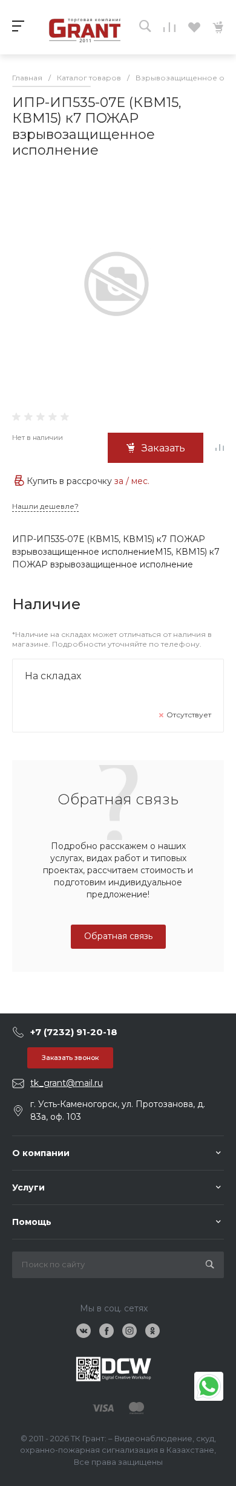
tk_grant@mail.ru (66, 1082)
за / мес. (131, 481)
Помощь (31, 1221)
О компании (41, 1153)
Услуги (28, 1187)
